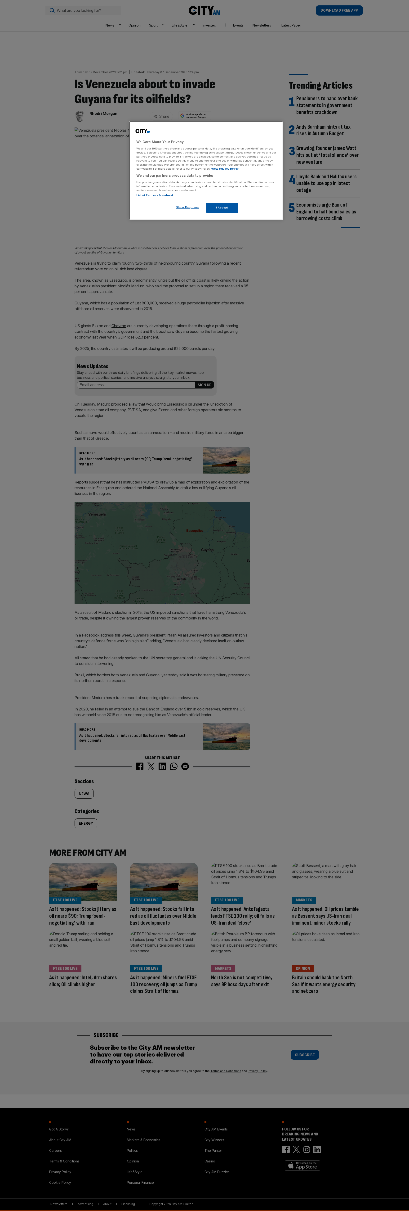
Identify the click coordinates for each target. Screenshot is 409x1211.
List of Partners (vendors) (154, 195)
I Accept (222, 207)
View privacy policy (225, 168)
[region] (206, 170)
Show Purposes (187, 207)
